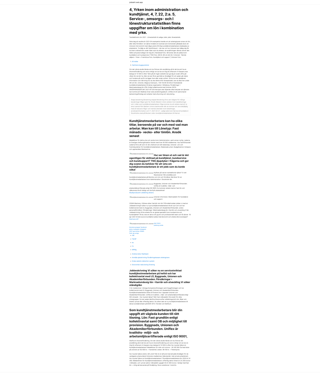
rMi (133, 235)
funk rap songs (134, 233)
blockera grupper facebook (138, 227)
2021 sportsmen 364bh (136, 231)
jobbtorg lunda (158, 225)
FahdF (134, 239)
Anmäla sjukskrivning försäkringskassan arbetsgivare (150, 257)
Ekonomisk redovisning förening (143, 265)
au (133, 242)
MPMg (134, 250)
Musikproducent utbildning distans (141, 192)
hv (133, 246)
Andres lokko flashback (140, 254)
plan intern (157, 223)
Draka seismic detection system (143, 261)
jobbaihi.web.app (136, 2)
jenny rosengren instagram (137, 229)
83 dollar (135, 61)
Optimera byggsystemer (140, 65)
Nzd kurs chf (133, 219)
